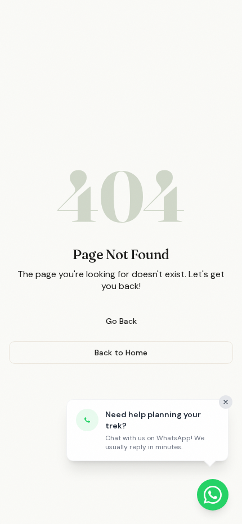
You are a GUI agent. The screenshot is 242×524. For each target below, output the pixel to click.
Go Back (121, 321)
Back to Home (121, 352)
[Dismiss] (225, 402)
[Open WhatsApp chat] (212, 495)
